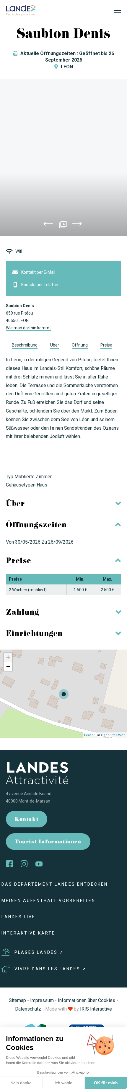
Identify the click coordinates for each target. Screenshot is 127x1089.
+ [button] (8, 657)
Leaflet (89, 735)
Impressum (42, 1000)
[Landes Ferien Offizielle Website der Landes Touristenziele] (20, 10)
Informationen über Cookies (86, 1000)
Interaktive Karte (28, 933)
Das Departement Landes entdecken (54, 884)
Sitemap (17, 1000)
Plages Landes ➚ (39, 952)
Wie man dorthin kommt (28, 328)
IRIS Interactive (96, 1009)
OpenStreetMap (113, 735)
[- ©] (63, 157)
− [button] (8, 666)
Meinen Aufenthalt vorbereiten (48, 900)
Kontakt (26, 820)
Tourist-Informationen (48, 842)
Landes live (18, 916)
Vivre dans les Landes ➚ (50, 968)
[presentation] (48, 224)
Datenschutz (28, 1009)
